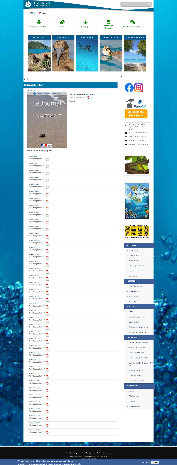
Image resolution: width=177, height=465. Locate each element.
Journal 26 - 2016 (34, 275)
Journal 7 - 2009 (34, 409)
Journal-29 (90, 94)
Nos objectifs (133, 296)
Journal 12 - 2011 (34, 374)
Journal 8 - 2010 (34, 402)
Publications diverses (136, 381)
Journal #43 (33, 163)
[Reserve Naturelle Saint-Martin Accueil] (88, 12)
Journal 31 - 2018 (34, 240)
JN (75, 101)
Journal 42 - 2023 (34, 170)
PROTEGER (63, 37)
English (34, 13)
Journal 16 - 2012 (34, 346)
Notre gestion (133, 291)
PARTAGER (87, 37)
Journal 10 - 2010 (34, 388)
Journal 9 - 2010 (34, 395)
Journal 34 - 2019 (34, 219)
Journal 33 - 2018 (34, 226)
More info (77, 464)
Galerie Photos (134, 255)
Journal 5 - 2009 (34, 423)
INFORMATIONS (135, 37)
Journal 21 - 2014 (34, 311)
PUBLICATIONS (111, 37)
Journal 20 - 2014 (34, 318)
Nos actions (133, 301)
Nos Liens (132, 401)
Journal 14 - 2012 (34, 360)
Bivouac (62, 27)
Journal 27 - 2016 (34, 268)
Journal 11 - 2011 (34, 381)
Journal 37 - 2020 (34, 198)
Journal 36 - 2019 (34, 205)
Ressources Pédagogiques (138, 327)
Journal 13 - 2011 (34, 367)
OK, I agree (146, 462)
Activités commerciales (131, 27)
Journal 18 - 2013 (34, 332)
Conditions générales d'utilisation (93, 453)
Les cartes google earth (137, 317)
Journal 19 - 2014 (34, 325)
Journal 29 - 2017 (33, 90)
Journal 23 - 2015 (34, 296)
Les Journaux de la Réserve (138, 342)
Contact (131, 391)
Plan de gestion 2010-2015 (138, 353)
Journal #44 (33, 156)
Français (43, 13)
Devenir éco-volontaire (38, 27)
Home (27, 79)
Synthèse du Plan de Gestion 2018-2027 (141, 364)
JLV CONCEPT (92, 458)
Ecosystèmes (134, 261)
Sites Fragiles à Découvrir (138, 266)
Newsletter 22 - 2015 (36, 303)
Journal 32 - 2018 (34, 233)
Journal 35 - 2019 (34, 212)
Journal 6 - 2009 (34, 416)
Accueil (68, 453)
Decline (155, 462)
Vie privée (110, 453)
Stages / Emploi (134, 406)
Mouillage (84, 27)
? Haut (159, 440)
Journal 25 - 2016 (34, 282)
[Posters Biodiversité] (137, 218)
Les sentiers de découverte (138, 271)
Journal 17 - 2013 (34, 339)
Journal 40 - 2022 (34, 184)
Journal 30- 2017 (34, 247)
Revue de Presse (135, 376)
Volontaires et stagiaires (137, 332)
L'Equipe (77, 453)
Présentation (133, 250)
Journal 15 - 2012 (34, 353)
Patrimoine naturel (135, 286)
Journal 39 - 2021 (34, 191)
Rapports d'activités (136, 370)
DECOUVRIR (39, 37)
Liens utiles (133, 276)
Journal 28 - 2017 (34, 261)
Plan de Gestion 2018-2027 (138, 358)
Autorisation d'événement (108, 27)
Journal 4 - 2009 (34, 430)
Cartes (131, 312)
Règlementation (134, 396)
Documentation (134, 322)
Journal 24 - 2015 (34, 289)
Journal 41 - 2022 (34, 177)
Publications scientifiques (138, 347)
